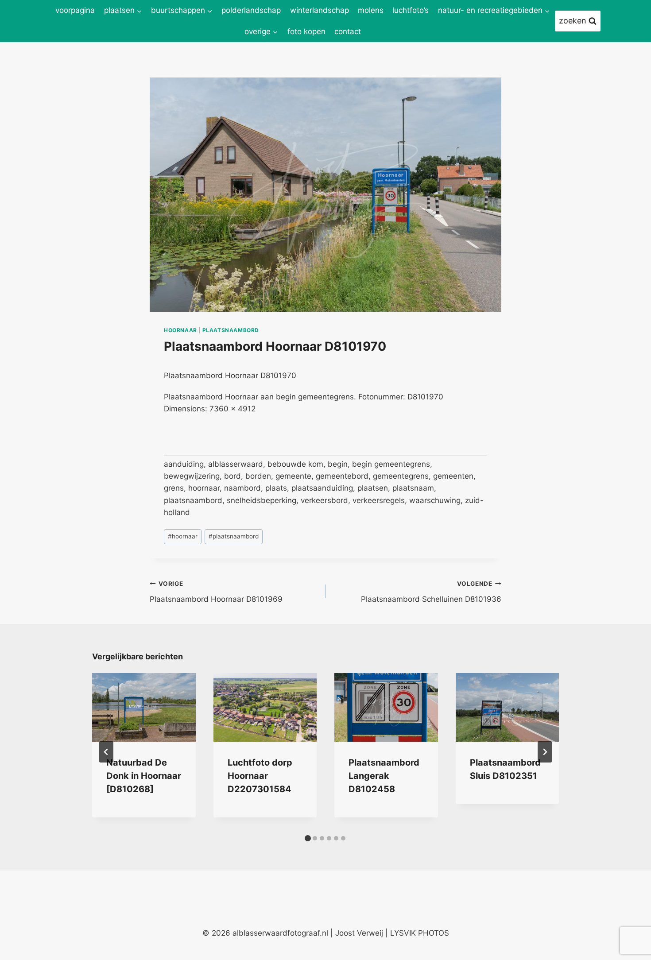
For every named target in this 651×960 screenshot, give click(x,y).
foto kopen (306, 31)
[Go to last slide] (106, 752)
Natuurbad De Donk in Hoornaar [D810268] (143, 775)
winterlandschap (319, 10)
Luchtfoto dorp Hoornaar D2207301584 (260, 775)
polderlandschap (251, 10)
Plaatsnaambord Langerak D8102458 (384, 775)
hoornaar (180, 330)
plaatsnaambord (230, 330)
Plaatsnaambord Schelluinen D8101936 (431, 592)
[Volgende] (545, 752)
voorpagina (75, 10)
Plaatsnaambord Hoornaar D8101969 (216, 592)
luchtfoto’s (410, 10)
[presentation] (144, 707)
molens (371, 10)
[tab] (308, 838)
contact (347, 31)
